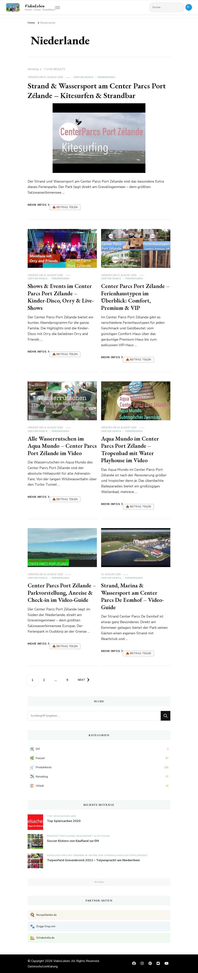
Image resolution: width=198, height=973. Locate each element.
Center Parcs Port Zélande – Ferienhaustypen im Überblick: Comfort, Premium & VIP (135, 297)
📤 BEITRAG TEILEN (65, 207)
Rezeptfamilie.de (43, 915)
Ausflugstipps (126, 855)
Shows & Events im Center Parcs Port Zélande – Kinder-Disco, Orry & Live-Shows (61, 297)
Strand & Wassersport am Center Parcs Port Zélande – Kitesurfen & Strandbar (97, 90)
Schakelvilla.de (42, 938)
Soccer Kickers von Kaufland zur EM (73, 841)
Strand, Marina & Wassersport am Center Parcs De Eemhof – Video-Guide (132, 596)
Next (81, 680)
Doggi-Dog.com (42, 926)
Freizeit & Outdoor (96, 836)
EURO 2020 (75, 836)
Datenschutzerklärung (43, 966)
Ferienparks (106, 77)
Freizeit (142, 855)
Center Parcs (83, 77)
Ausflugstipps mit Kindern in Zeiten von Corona (81, 855)
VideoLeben (34, 6)
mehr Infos (37, 205)
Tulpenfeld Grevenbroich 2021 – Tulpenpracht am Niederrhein (93, 860)
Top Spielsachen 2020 (61, 816)
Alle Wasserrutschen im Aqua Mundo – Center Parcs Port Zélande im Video (62, 446)
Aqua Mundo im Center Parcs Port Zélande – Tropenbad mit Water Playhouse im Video (130, 449)
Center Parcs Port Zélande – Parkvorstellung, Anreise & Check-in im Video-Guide (62, 593)
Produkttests (57, 836)
